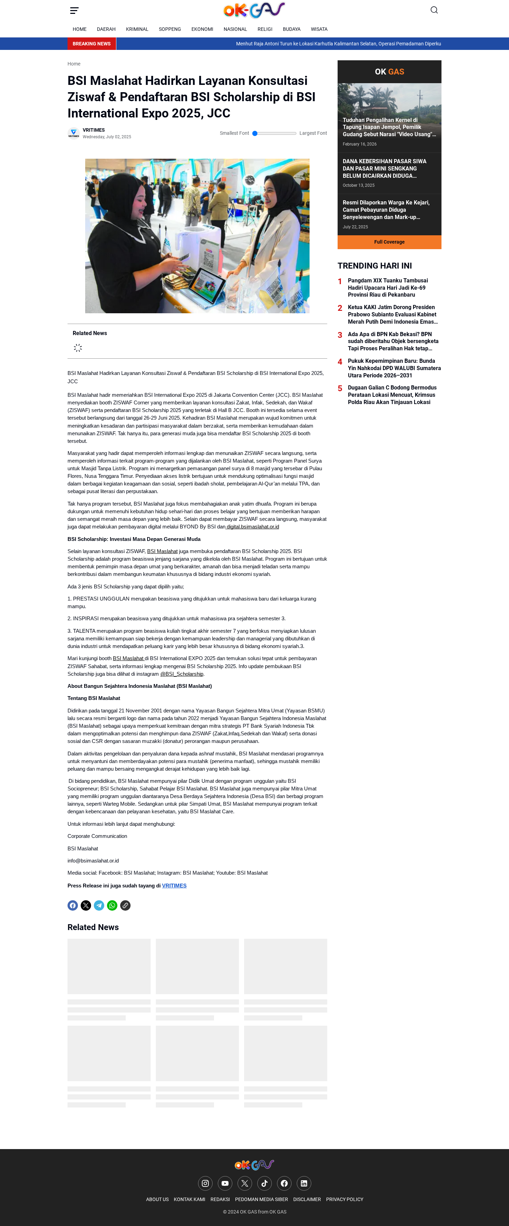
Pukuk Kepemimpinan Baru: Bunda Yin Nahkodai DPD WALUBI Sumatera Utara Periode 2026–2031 (394, 368)
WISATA (319, 29)
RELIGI (265, 29)
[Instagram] (205, 1183)
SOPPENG (170, 29)
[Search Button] (434, 10)
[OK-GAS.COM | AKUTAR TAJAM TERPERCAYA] (254, 10)
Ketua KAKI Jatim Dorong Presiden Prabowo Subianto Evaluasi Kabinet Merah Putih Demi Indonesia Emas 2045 (392, 314)
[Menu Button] (74, 10)
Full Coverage (389, 242)
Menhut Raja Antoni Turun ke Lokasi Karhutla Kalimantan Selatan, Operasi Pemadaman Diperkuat (295, 43)
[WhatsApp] (112, 905)
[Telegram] (99, 905)
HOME (80, 29)
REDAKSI (220, 1199)
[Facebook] (73, 905)
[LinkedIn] (304, 1183)
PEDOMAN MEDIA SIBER (261, 1199)
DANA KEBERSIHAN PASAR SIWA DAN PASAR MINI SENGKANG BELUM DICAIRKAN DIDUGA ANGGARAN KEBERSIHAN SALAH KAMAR (385, 168)
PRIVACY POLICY (344, 1199)
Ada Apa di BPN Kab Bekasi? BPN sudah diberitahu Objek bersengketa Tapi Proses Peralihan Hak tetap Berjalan (393, 341)
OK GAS (248, 1212)
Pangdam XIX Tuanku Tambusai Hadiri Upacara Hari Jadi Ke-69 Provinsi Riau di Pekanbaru (388, 287)
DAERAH (106, 29)
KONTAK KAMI (189, 1199)
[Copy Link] (125, 905)
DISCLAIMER (307, 1199)
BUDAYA (292, 29)
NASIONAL (235, 29)
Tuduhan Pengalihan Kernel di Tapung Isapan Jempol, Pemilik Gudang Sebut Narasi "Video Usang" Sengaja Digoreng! (387, 127)
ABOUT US (157, 1199)
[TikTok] (264, 1183)
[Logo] (254, 1165)
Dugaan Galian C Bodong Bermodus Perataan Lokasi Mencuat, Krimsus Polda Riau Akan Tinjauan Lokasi (392, 394)
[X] (86, 905)
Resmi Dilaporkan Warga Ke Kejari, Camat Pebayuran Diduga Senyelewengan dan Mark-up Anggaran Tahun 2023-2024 (386, 210)
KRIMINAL (137, 29)
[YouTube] (225, 1183)
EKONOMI (202, 29)
